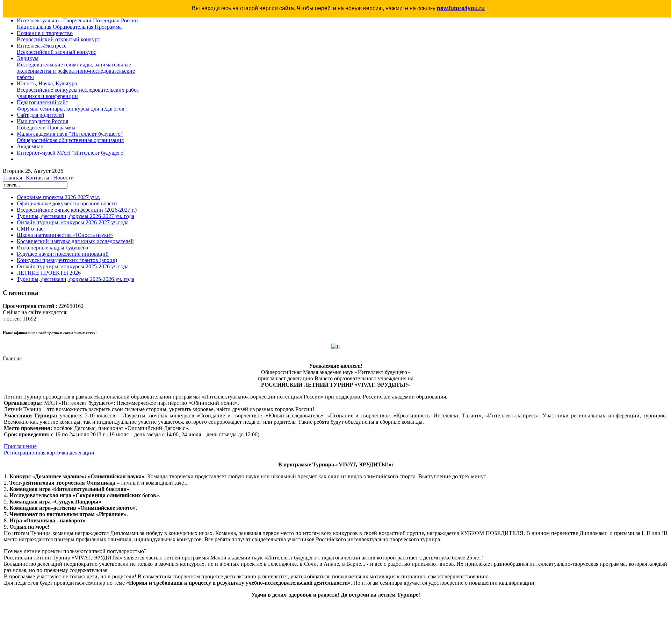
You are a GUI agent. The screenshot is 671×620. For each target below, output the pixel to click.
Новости (63, 178)
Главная (12, 178)
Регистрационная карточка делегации (49, 453)
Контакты (37, 178)
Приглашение (20, 446)
